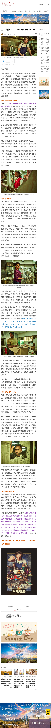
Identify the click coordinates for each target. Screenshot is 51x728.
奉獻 (42, 4)
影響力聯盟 (32, 11)
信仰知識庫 (46, 11)
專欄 (26, 11)
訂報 (40, 4)
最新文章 (5, 11)
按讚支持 (28, 606)
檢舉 (36, 33)
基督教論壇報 (12, 11)
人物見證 (20, 11)
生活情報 (39, 11)
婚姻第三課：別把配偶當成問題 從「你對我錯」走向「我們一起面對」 (30, 683)
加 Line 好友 (10, 606)
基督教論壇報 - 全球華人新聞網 (8, 4)
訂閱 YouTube (19, 610)
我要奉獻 (8, 617)
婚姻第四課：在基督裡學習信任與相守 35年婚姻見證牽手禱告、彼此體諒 (19, 683)
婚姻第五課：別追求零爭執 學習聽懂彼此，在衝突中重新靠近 (6, 682)
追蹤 (14, 34)
